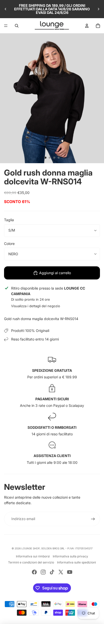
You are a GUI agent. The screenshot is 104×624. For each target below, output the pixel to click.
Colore (9, 243)
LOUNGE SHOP (30, 548)
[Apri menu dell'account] (86, 25)
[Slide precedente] (5, 9)
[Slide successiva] (98, 9)
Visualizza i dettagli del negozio (35, 306)
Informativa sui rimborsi (33, 556)
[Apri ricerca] (16, 25)
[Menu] (6, 26)
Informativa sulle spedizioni (76, 562)
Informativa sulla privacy (70, 556)
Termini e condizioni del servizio (31, 562)
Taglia (9, 220)
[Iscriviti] (93, 519)
